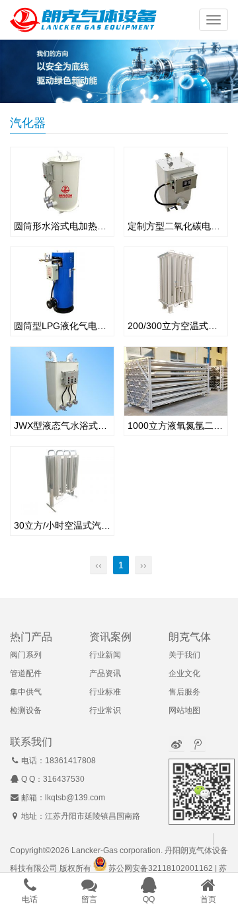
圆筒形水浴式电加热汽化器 (62, 226)
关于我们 (184, 655)
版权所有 (75, 868)
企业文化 (184, 673)
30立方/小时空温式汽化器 (62, 525)
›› (143, 565)
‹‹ (98, 565)
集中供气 (26, 692)
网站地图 (184, 710)
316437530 (64, 779)
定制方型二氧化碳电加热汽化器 (176, 226)
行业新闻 (105, 655)
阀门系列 (26, 655)
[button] (213, 20)
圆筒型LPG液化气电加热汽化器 (62, 326)
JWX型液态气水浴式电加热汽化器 (62, 425)
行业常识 (105, 710)
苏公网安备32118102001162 (160, 868)
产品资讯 (105, 673)
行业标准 (105, 692)
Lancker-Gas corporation (116, 850)
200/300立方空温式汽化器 (176, 326)
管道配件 (26, 673)
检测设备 (26, 710)
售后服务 (184, 692)
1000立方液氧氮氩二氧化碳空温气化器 (176, 425)
